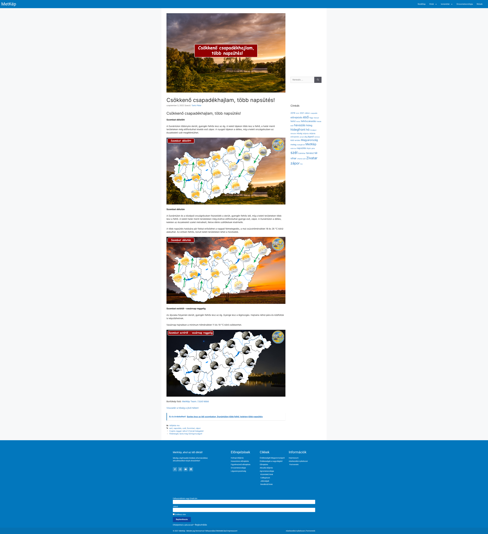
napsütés (177, 428)
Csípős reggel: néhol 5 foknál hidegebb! (186, 431)
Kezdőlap (421, 4)
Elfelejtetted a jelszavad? (183, 525)
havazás (299, 125)
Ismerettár (445, 4)
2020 (297, 113)
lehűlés (297, 140)
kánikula (317, 137)
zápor (198, 428)
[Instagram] (180, 469)
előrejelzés (296, 117)
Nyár (309, 148)
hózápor (313, 130)
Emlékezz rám (180, 514)
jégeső (311, 136)
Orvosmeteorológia (464, 4)
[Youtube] (186, 469)
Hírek (431, 4)
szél (184, 428)
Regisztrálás (201, 524)
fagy (311, 118)
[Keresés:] (302, 80)
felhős (298, 121)
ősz (301, 164)
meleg (293, 144)
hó (307, 129)
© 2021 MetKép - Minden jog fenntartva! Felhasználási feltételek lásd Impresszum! (205, 531)
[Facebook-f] (175, 469)
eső (171, 428)
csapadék (313, 113)
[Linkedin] (191, 469)
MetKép (8, 4)
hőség (299, 133)
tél (315, 153)
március (293, 148)
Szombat (191, 428)
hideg (309, 125)
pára (313, 148)
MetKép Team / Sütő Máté (195, 401)
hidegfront (298, 129)
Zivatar (311, 158)
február (316, 118)
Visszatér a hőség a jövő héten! (182, 408)
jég (305, 137)
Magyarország (309, 140)
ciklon (307, 113)
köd (292, 140)
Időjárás (306, 133)
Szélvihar (302, 153)
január (302, 137)
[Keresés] (318, 80)
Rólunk (480, 4)
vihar (293, 158)
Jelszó (175, 506)
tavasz (310, 153)
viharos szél (301, 159)
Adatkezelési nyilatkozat (295, 531)
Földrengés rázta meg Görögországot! (185, 434)
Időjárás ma (174, 425)
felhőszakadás (308, 121)
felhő (293, 121)
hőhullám (293, 133)
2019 (293, 113)
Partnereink (310, 531)
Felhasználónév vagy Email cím (185, 498)
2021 (302, 113)
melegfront (301, 145)
